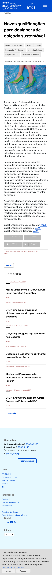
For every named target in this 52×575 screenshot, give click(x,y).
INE (3, 487)
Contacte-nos (27, 460)
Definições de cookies (13, 567)
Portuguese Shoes (9, 477)
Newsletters (7, 505)
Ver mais (12, 413)
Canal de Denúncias (10, 512)
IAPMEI (5, 483)
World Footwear (8, 480)
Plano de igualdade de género (14, 515)
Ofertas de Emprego (10, 502)
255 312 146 (23, 447)
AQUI (43, 224)
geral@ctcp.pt (13, 453)
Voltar (9, 265)
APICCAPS (6, 474)
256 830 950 (32, 444)
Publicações (7, 499)
